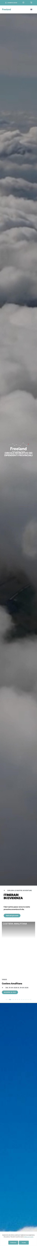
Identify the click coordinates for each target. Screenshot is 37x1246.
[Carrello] (31, 2)
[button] (31, 9)
